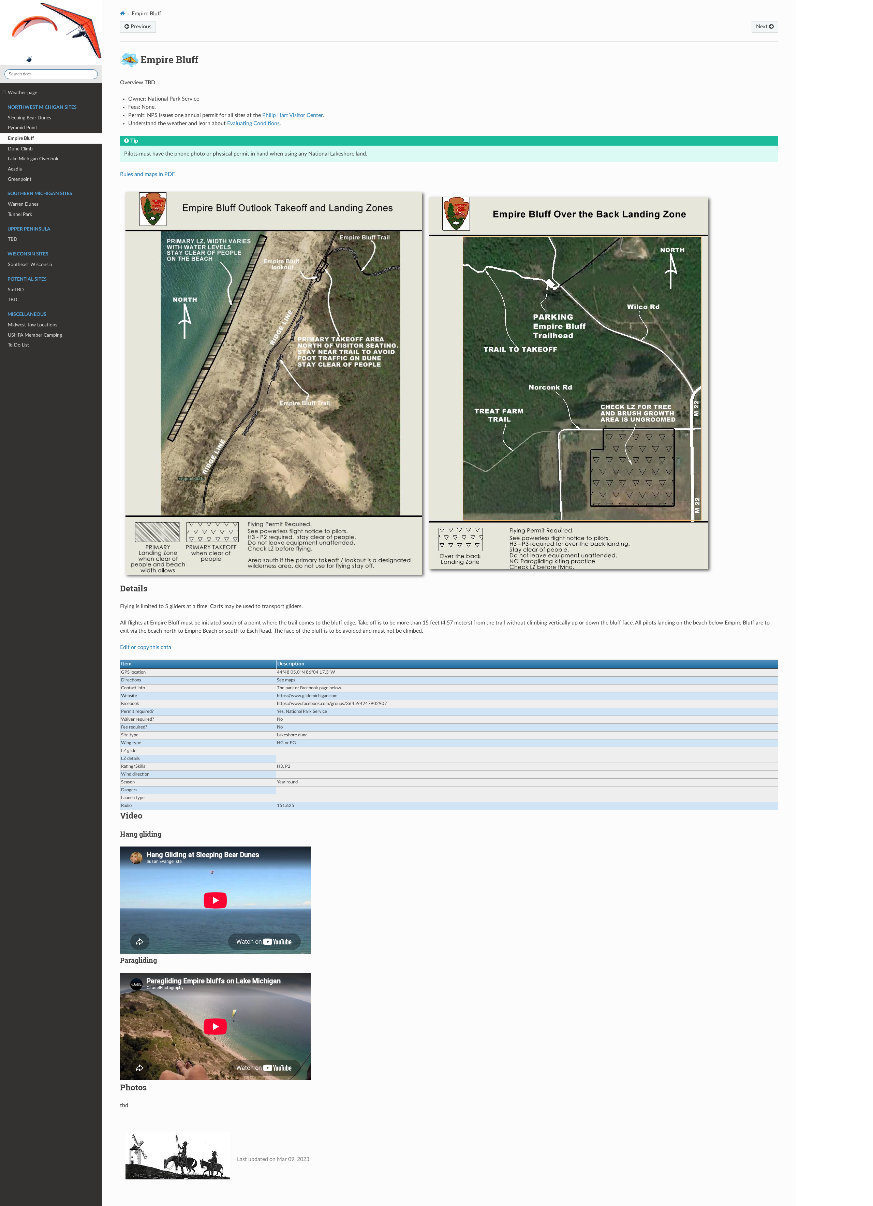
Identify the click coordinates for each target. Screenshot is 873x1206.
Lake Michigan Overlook (33, 158)
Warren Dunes (23, 204)
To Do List (18, 345)
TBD (12, 239)
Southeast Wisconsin (30, 264)
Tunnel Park (20, 214)
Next (762, 26)
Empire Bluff (21, 138)
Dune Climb (20, 148)
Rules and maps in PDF (147, 174)
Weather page (22, 92)
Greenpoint (19, 179)
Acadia (15, 169)
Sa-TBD (16, 289)
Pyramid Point (22, 127)
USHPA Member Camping (35, 335)
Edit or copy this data (145, 647)
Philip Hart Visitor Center (292, 115)
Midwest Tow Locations (32, 324)
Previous (140, 26)
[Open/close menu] (4, 93)
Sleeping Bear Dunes (29, 117)
